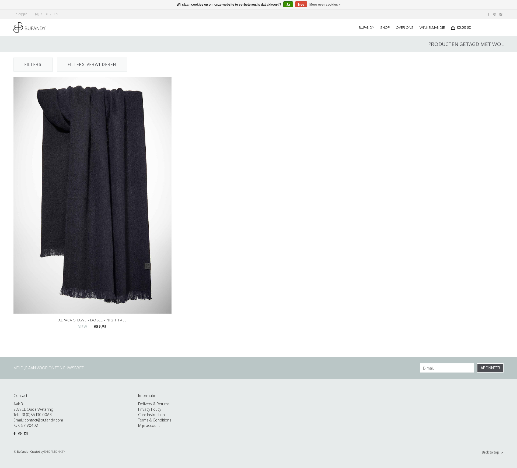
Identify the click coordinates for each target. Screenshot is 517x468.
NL (37, 14)
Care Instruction (151, 414)
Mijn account (149, 425)
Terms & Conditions (154, 420)
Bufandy (366, 27)
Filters (33, 64)
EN (56, 14)
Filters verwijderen (92, 64)
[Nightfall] (92, 195)
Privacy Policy (149, 409)
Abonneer (490, 368)
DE (46, 14)
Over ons (404, 27)
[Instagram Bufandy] (500, 14)
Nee (301, 4)
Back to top (490, 452)
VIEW (82, 327)
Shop (385, 27)
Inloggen (21, 14)
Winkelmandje (432, 27)
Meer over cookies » (325, 4)
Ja (288, 4)
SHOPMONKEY (54, 451)
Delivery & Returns (154, 404)
